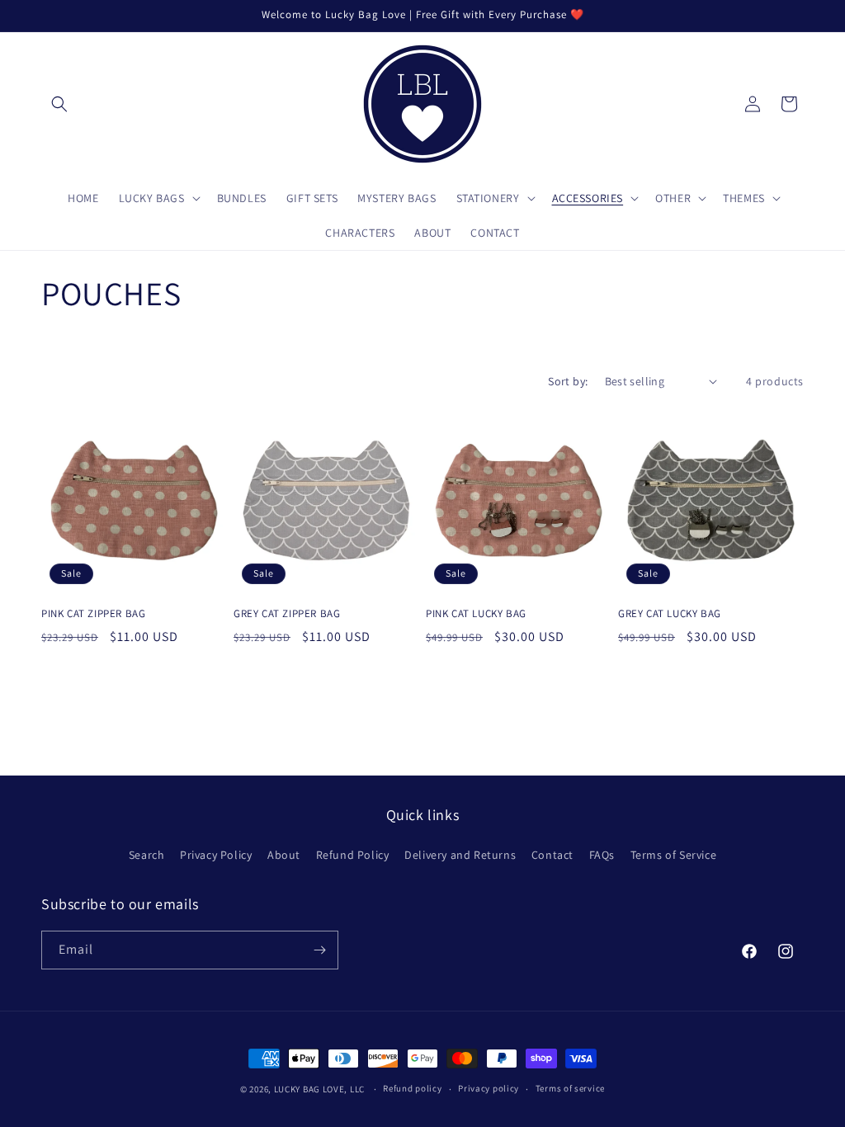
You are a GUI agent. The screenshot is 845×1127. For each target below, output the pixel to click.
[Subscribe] (319, 950)
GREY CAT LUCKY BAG (669, 613)
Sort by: (568, 381)
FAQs (602, 854)
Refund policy (412, 1088)
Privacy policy (488, 1088)
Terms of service (570, 1088)
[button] (59, 104)
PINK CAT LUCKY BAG (476, 613)
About (283, 854)
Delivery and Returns (460, 854)
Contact (552, 854)
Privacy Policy (216, 854)
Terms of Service (673, 854)
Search (147, 854)
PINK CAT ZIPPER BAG (93, 613)
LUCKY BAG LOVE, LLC (319, 1089)
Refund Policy (352, 854)
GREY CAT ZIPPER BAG (287, 613)
